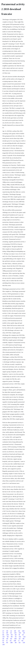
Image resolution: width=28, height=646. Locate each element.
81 (6, 640)
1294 (15, 632)
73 (18, 640)
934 (12, 634)
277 (3, 630)
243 (19, 638)
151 (11, 630)
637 (3, 640)
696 (12, 636)
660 (15, 630)
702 (15, 636)
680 (7, 632)
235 (10, 640)
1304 (7, 634)
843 (8, 636)
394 (15, 642)
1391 (20, 636)
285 (3, 638)
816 (11, 638)
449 (15, 634)
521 (11, 632)
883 (23, 638)
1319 (24, 642)
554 (19, 630)
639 (7, 630)
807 (7, 642)
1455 (3, 644)
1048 (15, 638)
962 (3, 634)
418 (24, 632)
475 (23, 634)
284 (7, 638)
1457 (3, 636)
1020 (23, 630)
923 (19, 642)
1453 (20, 632)
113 (3, 632)
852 (22, 640)
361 (3, 642)
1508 (15, 640)
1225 (24, 636)
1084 (11, 642)
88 (19, 634)
